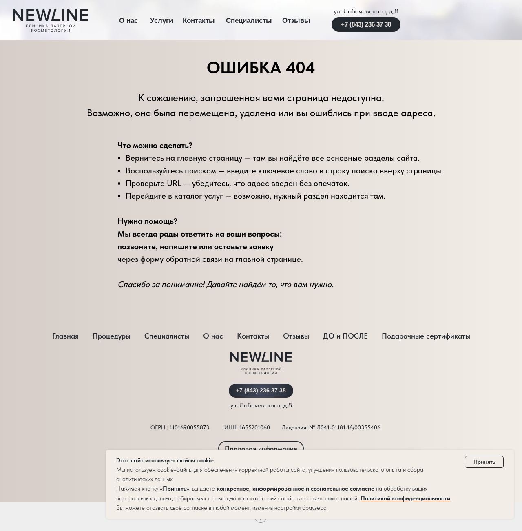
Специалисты (249, 20)
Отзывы (296, 20)
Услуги (161, 20)
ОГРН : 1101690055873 (179, 427)
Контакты (199, 20)
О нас (128, 20)
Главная (65, 336)
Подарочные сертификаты (426, 336)
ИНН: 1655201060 (247, 427)
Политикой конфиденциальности (405, 498)
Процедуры (111, 336)
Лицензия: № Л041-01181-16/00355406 (331, 427)
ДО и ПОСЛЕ (345, 336)
